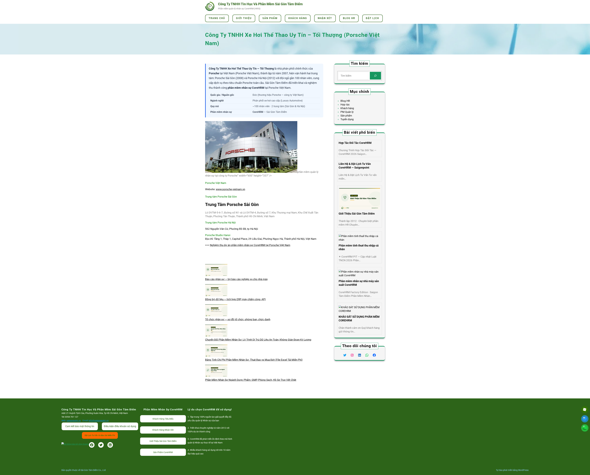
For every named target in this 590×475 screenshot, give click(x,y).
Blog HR (345, 100)
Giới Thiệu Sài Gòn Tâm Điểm (357, 213)
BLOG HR (349, 18)
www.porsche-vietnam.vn (230, 189)
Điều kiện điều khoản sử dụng (120, 426)
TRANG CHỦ (217, 18)
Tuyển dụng (347, 119)
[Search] (375, 76)
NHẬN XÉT (325, 18)
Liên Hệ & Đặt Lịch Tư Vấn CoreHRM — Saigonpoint (355, 165)
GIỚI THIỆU (244, 18)
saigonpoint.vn (74, 420)
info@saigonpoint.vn (99, 420)
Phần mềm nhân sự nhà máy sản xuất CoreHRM (359, 282)
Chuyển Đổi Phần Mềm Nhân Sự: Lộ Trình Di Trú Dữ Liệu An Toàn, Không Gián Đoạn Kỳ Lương (258, 339)
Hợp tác (345, 104)
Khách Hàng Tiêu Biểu (163, 419)
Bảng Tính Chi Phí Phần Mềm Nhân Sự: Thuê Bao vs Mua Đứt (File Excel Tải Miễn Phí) (254, 359)
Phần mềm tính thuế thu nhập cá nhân (359, 247)
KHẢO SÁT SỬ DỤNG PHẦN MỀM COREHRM (359, 318)
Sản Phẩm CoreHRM (163, 452)
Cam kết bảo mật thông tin (79, 426)
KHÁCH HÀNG (297, 18)
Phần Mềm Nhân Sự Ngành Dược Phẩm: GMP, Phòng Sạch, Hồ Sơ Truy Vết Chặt (250, 379)
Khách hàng (347, 108)
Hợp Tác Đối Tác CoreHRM (355, 142)
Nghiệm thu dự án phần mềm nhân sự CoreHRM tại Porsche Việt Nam (250, 245)
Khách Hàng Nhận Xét (163, 430)
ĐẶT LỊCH (372, 18)
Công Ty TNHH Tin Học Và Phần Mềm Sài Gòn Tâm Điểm (260, 4)
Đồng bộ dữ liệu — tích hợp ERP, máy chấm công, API (235, 299)
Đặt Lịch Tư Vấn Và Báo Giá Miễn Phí (100, 435)
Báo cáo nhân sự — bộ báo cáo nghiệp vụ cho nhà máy (236, 279)
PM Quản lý (347, 111)
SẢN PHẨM (269, 18)
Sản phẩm (346, 115)
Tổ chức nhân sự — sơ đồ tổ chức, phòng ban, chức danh (237, 319)
